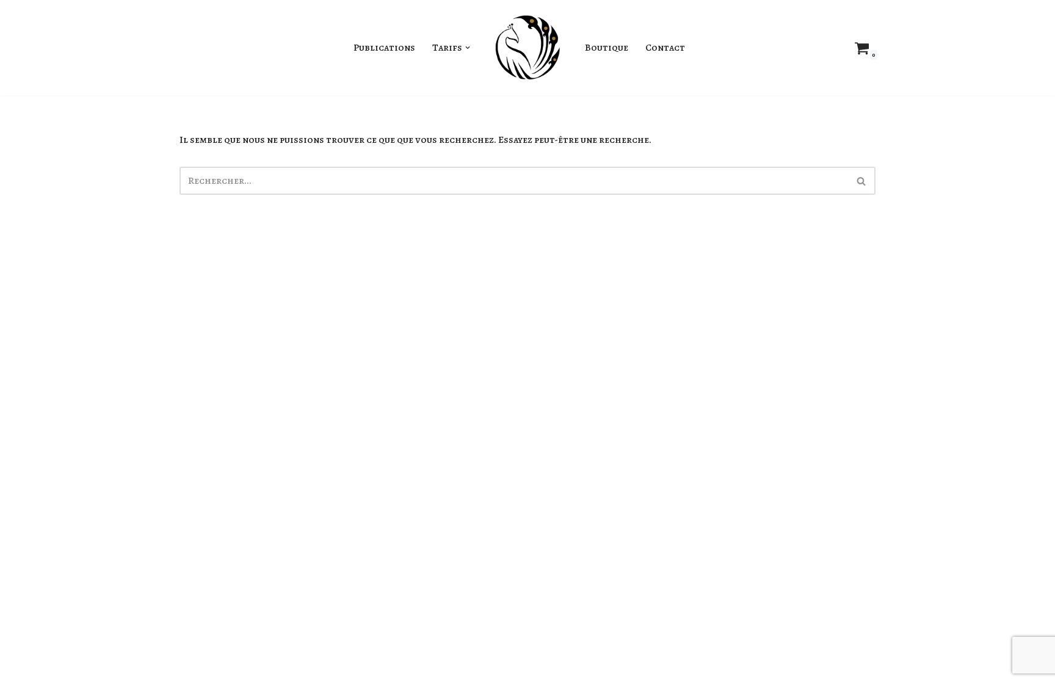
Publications (384, 47)
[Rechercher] (862, 181)
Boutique (606, 47)
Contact (665, 47)
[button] (467, 47)
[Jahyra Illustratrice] (527, 47)
